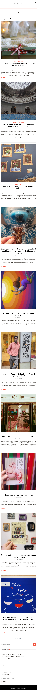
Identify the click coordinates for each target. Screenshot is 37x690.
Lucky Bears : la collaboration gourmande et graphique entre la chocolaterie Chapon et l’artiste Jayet (18, 251)
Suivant (20, 638)
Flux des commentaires (6, 672)
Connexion (4, 667)
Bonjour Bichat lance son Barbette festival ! (18, 436)
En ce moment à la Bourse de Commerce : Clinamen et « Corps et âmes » (18, 125)
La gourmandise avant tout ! (21, 246)
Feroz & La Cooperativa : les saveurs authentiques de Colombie (14, 660)
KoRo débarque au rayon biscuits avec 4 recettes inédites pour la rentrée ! (16, 652)
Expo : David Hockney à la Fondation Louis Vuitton (18, 188)
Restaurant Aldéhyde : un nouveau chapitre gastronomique (13, 656)
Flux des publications (6, 670)
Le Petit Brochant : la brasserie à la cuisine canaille (12, 658)
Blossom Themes (14, 688)
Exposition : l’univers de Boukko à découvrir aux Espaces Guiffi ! (18, 375)
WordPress (24, 688)
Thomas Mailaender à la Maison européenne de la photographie (18, 556)
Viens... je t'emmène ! (12, 687)
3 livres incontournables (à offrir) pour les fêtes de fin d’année (18, 65)
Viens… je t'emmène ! (18, 2)
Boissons (14, 615)
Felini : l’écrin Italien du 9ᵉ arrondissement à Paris (11, 654)
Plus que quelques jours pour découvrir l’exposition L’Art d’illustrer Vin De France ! (18, 618)
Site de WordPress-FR (6, 674)
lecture (15, 61)
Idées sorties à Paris (21, 122)
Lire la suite (3, 77)
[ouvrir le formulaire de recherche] (35, 2)
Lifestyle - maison (20, 61)
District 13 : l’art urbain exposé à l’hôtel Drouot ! (18, 314)
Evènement (14, 122)
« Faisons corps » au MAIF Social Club (18, 495)
